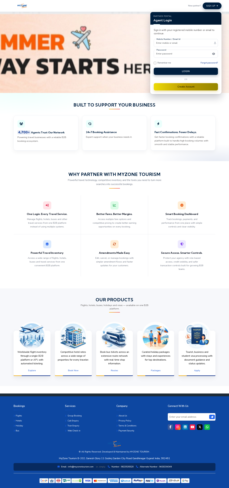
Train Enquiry (73, 425)
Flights (19, 415)
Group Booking (74, 415)
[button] (213, 53)
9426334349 (165, 466)
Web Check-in (73, 430)
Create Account (185, 86)
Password (161, 50)
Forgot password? (209, 62)
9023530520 (127, 466)
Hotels (19, 420)
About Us (123, 415)
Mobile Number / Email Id (169, 39)
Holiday (19, 425)
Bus (17, 430)
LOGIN (186, 71)
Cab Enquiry (73, 420)
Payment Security (126, 430)
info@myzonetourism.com (80, 466)
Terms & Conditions (127, 425)
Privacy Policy (125, 420)
